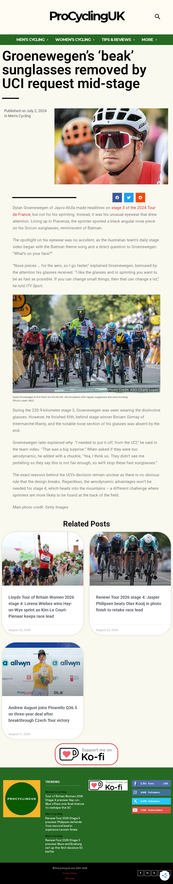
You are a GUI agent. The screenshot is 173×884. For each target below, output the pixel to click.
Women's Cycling (55, 791)
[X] (154, 873)
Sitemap (69, 878)
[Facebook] (141, 873)
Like (165, 783)
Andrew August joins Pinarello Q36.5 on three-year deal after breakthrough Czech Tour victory (42, 714)
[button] (157, 17)
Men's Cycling (19, 116)
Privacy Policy (70, 873)
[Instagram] (147, 873)
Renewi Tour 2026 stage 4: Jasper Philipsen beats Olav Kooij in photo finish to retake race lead (128, 603)
